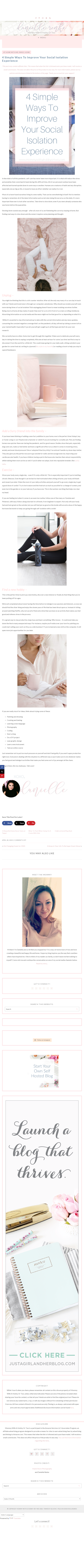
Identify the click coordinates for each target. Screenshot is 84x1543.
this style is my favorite (44, 346)
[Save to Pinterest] (2, 776)
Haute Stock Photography (42, 1469)
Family (21, 52)
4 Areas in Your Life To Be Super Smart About (64, 846)
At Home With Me (10, 52)
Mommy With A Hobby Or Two (28, 1508)
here (72, 1408)
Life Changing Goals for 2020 (14, 846)
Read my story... (42, 963)
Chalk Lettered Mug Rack (63, 831)
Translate (17, 1518)
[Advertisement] (42, 7)
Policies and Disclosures (67, 1508)
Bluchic (54, 1508)
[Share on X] (2, 771)
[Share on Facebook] (2, 767)
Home (27, 52)
